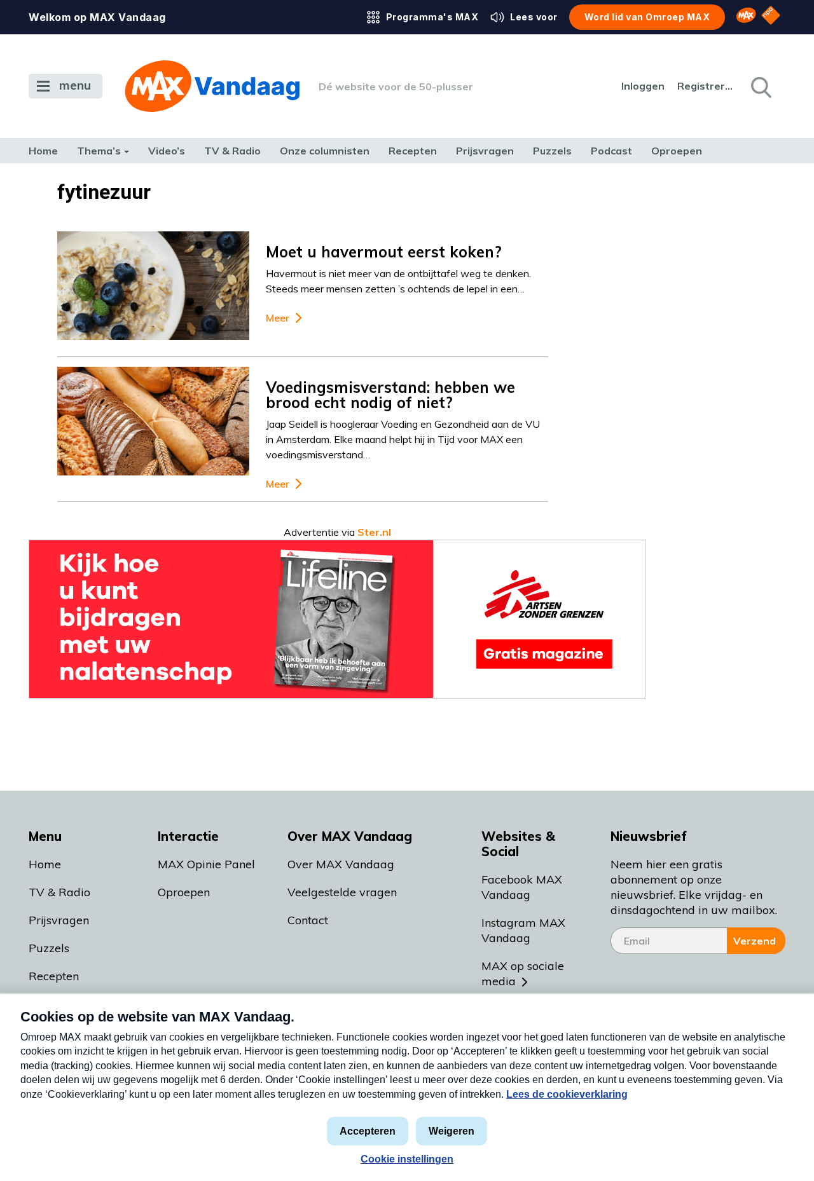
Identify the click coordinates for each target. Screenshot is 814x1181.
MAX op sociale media (522, 973)
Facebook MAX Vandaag (521, 887)
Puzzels (552, 150)
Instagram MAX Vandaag (523, 930)
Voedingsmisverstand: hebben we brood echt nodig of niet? (390, 395)
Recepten (413, 150)
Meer (277, 318)
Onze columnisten (324, 150)
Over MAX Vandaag (340, 864)
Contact (307, 920)
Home (43, 150)
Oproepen (676, 150)
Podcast (611, 150)
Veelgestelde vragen (342, 892)
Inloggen (643, 85)
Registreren (706, 85)
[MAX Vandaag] (212, 86)
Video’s (166, 150)
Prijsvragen (485, 150)
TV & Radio (232, 150)
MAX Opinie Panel (206, 864)
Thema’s (99, 150)
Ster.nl (374, 532)
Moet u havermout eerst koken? (384, 251)
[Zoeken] (760, 86)
